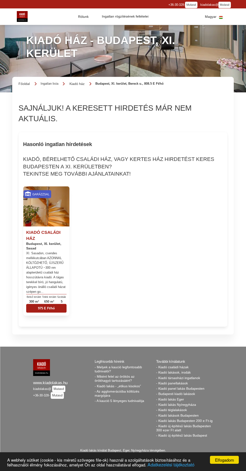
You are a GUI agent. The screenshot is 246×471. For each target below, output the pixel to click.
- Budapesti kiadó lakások (175, 394)
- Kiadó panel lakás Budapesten (180, 388)
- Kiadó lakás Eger (170, 399)
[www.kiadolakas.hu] (22, 16)
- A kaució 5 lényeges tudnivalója (119, 401)
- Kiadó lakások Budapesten (177, 415)
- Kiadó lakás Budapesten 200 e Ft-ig (184, 421)
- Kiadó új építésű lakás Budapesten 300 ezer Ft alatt (183, 428)
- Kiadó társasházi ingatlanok (178, 378)
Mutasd (191, 4)
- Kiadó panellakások (172, 383)
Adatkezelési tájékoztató (171, 464)
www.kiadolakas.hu (50, 382)
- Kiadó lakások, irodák (173, 372)
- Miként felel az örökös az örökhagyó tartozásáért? (115, 378)
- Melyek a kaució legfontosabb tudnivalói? (118, 369)
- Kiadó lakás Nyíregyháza (176, 405)
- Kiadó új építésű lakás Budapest (181, 435)
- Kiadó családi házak (172, 367)
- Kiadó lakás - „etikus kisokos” (118, 386)
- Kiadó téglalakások (171, 410)
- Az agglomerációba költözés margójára (117, 393)
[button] (83, 16)
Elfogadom (224, 460)
